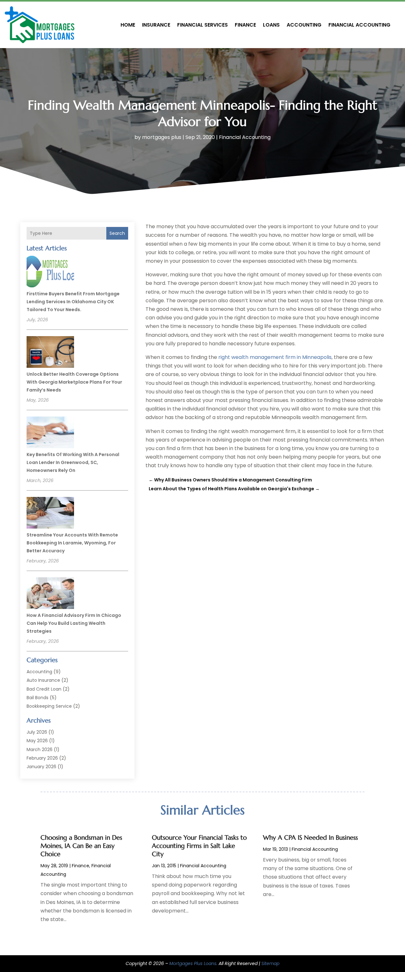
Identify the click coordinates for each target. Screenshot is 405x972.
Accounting (304, 24)
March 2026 (40, 749)
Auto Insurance (43, 680)
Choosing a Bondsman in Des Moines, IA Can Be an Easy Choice (81, 846)
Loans (271, 24)
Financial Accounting (359, 24)
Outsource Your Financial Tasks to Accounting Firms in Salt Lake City (199, 846)
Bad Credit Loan (44, 689)
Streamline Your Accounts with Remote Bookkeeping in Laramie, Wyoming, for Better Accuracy (72, 543)
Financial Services (202, 24)
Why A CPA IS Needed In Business (310, 838)
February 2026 (42, 758)
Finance (245, 24)
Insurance (156, 24)
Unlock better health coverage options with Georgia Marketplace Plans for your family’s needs (74, 382)
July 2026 (37, 732)
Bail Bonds (37, 697)
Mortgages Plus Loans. (193, 963)
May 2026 (37, 740)
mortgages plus (161, 137)
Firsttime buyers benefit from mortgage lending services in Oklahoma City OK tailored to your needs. (73, 302)
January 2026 (41, 766)
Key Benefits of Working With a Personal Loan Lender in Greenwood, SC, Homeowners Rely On (73, 462)
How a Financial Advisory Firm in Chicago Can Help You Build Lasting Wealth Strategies (74, 623)
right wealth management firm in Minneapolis (275, 357)
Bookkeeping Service (49, 706)
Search (117, 233)
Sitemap (270, 963)
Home (128, 24)
